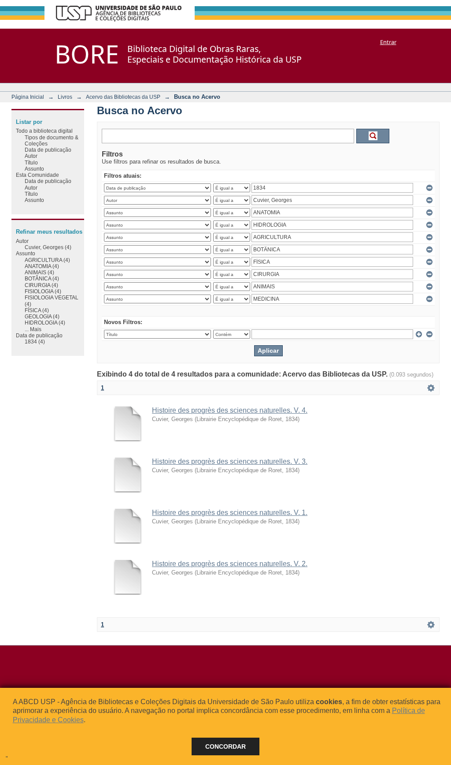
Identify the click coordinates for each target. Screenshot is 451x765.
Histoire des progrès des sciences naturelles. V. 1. (229, 512)
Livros (65, 97)
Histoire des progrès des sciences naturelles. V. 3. (229, 461)
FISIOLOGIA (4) (43, 291)
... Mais (33, 329)
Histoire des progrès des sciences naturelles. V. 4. (229, 410)
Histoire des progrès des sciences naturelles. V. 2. (229, 563)
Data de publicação (48, 150)
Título (31, 162)
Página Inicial (27, 97)
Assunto (34, 169)
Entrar (388, 42)
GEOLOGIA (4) (42, 316)
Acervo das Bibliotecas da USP (123, 97)
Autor (31, 156)
